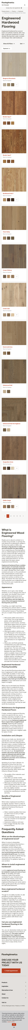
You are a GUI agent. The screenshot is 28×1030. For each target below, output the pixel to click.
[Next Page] (23, 516)
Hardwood (20, 11)
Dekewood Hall (7, 385)
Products (4, 982)
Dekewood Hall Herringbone (11, 423)
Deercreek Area (7, 347)
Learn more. (11, 1022)
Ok (14, 1024)
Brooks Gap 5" (7, 155)
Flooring (14, 11)
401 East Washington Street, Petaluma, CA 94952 (13, 1005)
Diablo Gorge (7, 500)
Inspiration (5, 986)
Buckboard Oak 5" (8, 193)
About (3, 994)
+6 (16, 506)
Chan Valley (6, 232)
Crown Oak (6, 308)
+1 (16, 84)
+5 (16, 314)
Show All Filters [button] (8, 43)
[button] (9, 48)
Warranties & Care (7, 990)
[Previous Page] (4, 516)
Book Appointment (12, 970)
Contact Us (5, 998)
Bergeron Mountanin (9, 78)
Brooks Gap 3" (7, 117)
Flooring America (6, 11)
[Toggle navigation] (24, 5)
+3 (16, 468)
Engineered (5, 48)
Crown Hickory (7, 270)
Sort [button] (21, 43)
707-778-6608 (5, 5)
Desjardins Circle (8, 462)
